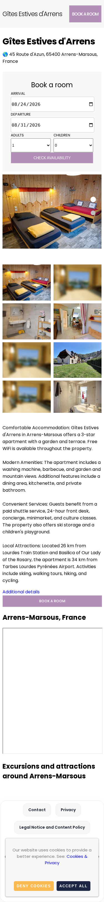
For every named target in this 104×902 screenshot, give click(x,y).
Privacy (68, 810)
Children (62, 135)
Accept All (73, 886)
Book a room (85, 14)
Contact (37, 810)
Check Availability (52, 158)
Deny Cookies (34, 886)
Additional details (21, 592)
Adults (17, 135)
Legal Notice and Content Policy (52, 827)
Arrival (18, 93)
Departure (21, 114)
